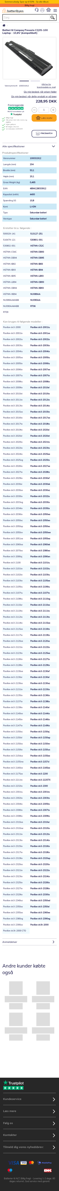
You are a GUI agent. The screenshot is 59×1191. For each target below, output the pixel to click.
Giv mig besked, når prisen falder (40, 91)
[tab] (29, 146)
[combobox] (29, 17)
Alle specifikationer (13, 146)
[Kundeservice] (36, 11)
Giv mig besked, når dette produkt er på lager (34, 96)
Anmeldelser (9, 941)
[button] (23, 80)
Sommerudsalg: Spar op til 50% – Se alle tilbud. (27, 1)
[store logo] (13, 11)
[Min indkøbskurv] (48, 10)
